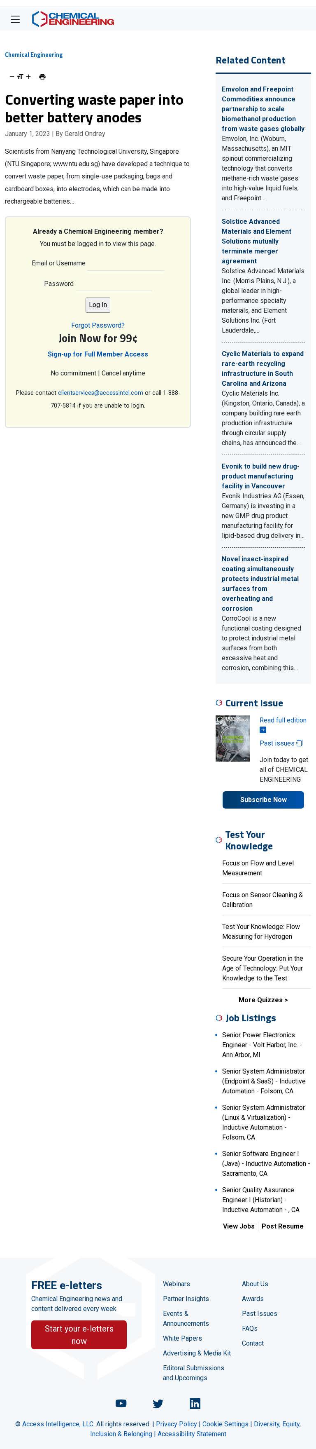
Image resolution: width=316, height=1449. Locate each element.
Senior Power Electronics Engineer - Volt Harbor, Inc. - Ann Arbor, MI (262, 1045)
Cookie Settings (225, 1424)
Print (42, 76)
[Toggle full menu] (15, 19)
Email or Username (59, 263)
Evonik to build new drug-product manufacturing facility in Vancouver (261, 476)
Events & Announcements (186, 1318)
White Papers (182, 1338)
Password (59, 284)
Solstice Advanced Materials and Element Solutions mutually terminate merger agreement (256, 241)
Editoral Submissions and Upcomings (193, 1373)
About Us (255, 1284)
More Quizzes (261, 1000)
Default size (20, 76)
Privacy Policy (176, 1424)
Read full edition (283, 720)
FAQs (250, 1328)
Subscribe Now (263, 800)
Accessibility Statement (192, 1434)
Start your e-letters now (79, 1335)
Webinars (176, 1284)
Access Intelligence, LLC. (58, 1424)
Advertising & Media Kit (197, 1353)
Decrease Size (12, 76)
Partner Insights (186, 1299)
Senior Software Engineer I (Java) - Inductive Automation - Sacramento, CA (266, 1163)
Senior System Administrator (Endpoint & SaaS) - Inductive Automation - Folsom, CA (264, 1081)
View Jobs (239, 1226)
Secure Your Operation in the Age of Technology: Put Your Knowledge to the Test (262, 968)
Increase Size (28, 76)
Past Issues (259, 1314)
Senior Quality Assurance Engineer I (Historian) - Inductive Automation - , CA (261, 1200)
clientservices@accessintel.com (100, 392)
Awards (253, 1299)
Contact (253, 1343)
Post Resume (283, 1226)
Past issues (278, 743)
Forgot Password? (98, 325)
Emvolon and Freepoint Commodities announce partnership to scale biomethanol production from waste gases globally (263, 109)
